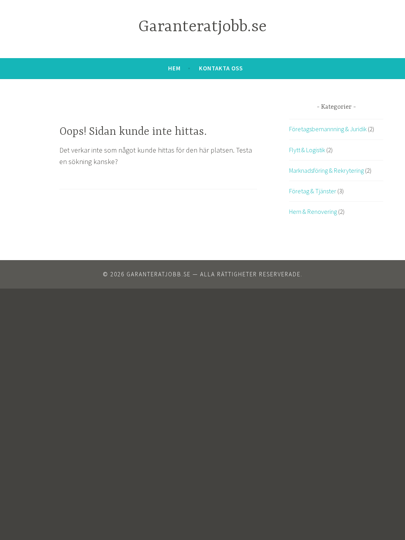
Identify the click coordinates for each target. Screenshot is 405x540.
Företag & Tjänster (312, 191)
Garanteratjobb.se (202, 27)
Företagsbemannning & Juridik (328, 129)
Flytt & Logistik (307, 150)
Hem (174, 68)
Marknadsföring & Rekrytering (326, 170)
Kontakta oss (221, 68)
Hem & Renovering (313, 211)
